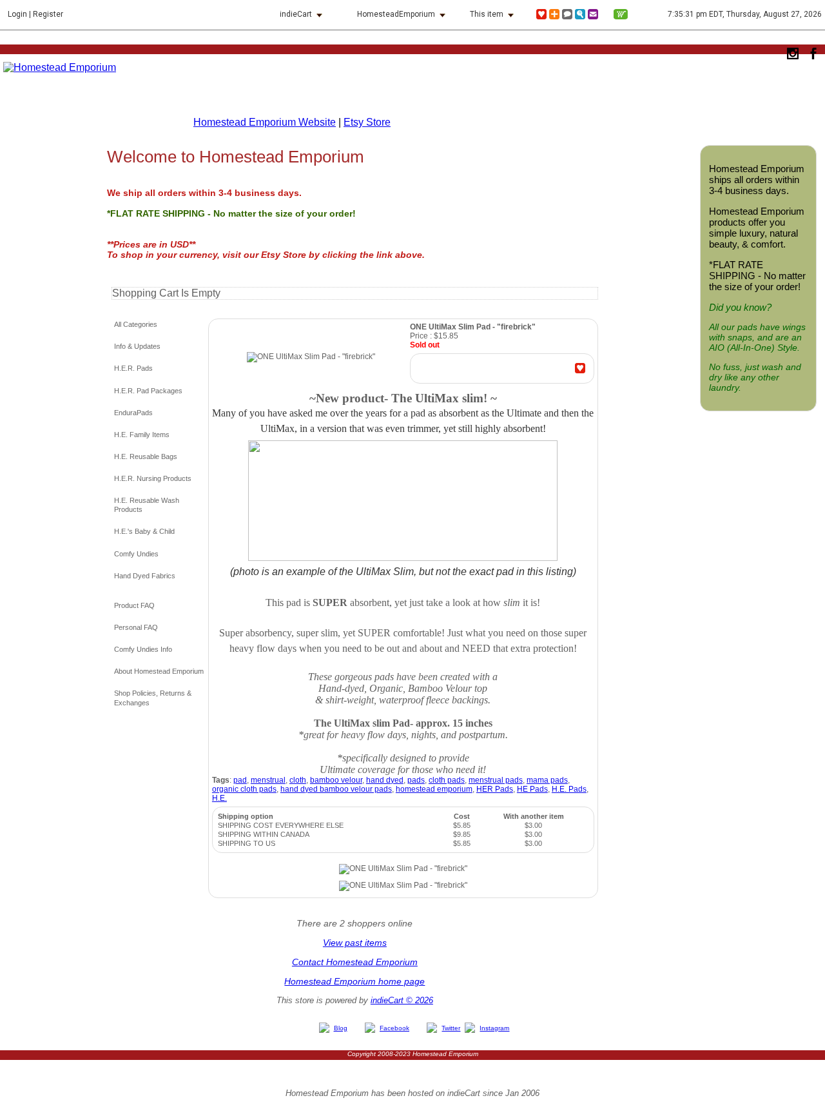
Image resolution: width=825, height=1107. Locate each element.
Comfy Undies (136, 554)
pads (416, 780)
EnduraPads (133, 412)
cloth (297, 780)
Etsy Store (367, 122)
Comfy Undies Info (143, 649)
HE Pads (532, 789)
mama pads (547, 780)
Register (48, 14)
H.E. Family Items (142, 434)
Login (17, 14)
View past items (355, 942)
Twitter (451, 1028)
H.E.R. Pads (133, 368)
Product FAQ (134, 605)
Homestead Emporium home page (354, 981)
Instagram (494, 1028)
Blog (340, 1028)
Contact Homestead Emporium (355, 962)
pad (240, 780)
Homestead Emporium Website (264, 122)
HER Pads (494, 789)
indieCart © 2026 (402, 1000)
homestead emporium (434, 789)
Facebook (394, 1028)
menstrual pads (496, 780)
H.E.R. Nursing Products (152, 478)
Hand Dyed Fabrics (144, 576)
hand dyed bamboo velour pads (336, 789)
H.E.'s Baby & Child (144, 531)
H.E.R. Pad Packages (148, 391)
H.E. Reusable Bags (145, 456)
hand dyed (384, 780)
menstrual (268, 780)
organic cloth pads (244, 789)
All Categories (135, 324)
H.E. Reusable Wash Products (146, 504)
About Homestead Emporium (159, 671)
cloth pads (447, 780)
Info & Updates (137, 346)
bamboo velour (336, 780)
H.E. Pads (569, 789)
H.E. (219, 798)
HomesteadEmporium (396, 14)
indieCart (296, 14)
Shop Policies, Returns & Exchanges (152, 697)
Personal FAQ (136, 627)
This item (486, 14)
